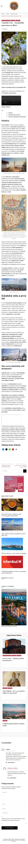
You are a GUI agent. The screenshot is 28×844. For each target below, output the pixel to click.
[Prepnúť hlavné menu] (1, 6)
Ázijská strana (4, 532)
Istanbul (18, 20)
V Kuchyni (7, 512)
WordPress (14, 841)
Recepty (3, 512)
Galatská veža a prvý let (14, 114)
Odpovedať (11, 762)
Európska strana (6, 20)
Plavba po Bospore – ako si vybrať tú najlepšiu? (13, 553)
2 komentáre (4, 29)
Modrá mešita (9, 435)
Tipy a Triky (22, 532)
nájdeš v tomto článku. (10, 93)
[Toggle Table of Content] (3, 111)
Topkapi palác (18, 435)
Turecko (10, 688)
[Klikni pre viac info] (14, 607)
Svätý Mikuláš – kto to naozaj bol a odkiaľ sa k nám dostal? (14, 692)
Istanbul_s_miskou (13, 768)
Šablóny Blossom (18, 840)
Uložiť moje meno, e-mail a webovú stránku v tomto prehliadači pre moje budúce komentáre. (13, 819)
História (13, 20)
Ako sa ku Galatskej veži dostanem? (17, 116)
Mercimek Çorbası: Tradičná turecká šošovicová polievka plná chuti (11, 515)
